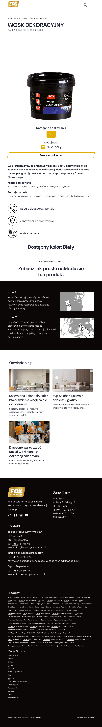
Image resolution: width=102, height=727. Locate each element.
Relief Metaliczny (43, 633)
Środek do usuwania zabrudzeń (19, 636)
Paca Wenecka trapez (31, 620)
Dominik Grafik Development (29, 717)
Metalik (39, 617)
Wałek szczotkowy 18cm (36, 646)
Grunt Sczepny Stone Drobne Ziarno (20, 607)
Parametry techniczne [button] (51, 155)
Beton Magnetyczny (83, 597)
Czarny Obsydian (70, 601)
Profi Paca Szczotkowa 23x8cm (62, 626)
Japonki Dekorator (25, 610)
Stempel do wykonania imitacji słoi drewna (47, 636)
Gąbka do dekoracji (72, 604)
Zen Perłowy (79, 646)
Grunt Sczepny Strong (43, 607)
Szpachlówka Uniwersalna (32, 639)
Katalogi (10, 665)
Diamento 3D (12, 604)
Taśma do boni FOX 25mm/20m (54, 639)
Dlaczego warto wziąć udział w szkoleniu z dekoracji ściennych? (25, 451)
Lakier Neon (79, 613)
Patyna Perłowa (46, 620)
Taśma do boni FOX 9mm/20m (41, 643)
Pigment (50, 623)
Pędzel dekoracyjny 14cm (63, 620)
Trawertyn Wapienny (61, 643)
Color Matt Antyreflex (54, 601)
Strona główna (14, 18)
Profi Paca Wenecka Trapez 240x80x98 (21, 633)
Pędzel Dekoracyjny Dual (37, 623)
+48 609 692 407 (22, 570)
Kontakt (10, 662)
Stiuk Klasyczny (69, 636)
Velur (72, 643)
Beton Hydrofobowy (67, 597)
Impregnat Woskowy (60, 607)
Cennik (10, 694)
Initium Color (12, 610)
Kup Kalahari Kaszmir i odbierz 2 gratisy (68, 398)
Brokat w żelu (12, 601)
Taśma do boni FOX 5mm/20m (78, 639)
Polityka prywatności (15, 672)
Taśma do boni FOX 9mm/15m (18, 643)
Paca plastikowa (55, 617)
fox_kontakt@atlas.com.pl (31, 547)
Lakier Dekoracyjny (14, 613)
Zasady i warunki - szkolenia (17, 681)
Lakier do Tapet (28, 613)
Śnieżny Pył (67, 633)
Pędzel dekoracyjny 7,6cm (17, 623)
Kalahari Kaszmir (47, 610)
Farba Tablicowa (53, 604)
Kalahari (36, 610)
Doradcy (11, 678)
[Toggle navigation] (91, 5)
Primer (74, 623)
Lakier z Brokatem (14, 617)
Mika (46, 617)
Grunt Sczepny (86, 604)
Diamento (82, 601)
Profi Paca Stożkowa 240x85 (40, 626)
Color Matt (41, 601)
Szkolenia (11, 659)
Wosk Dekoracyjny (53, 646)
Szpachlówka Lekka (14, 639)
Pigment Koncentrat (62, 623)
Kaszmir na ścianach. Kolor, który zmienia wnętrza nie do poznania (28, 400)
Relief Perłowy (56, 633)
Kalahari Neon (60, 610)
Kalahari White (72, 610)
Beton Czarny (38, 597)
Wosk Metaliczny (67, 646)
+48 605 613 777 (21, 557)
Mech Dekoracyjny (28, 617)
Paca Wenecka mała (15, 620)
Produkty (25, 18)
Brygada (11, 691)
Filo (62, 604)
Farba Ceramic (24, 604)
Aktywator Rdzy (13, 597)
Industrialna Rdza (75, 607)
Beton (29, 597)
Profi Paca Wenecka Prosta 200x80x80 (21, 630)
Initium (86, 607)
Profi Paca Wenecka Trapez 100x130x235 (51, 630)
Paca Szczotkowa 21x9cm (72, 617)
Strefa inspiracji (13, 685)
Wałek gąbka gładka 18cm (17, 646)
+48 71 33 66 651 (21, 543)
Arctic (23, 597)
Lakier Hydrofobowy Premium (62, 613)
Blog (9, 675)
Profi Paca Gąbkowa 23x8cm (18, 626)
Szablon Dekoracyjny (84, 636)
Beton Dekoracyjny (51, 597)
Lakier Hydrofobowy (43, 613)
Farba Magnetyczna (38, 604)
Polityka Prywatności (85, 717)
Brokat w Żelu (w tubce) (27, 601)
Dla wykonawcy (13, 698)
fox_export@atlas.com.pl (30, 574)
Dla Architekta (13, 688)
